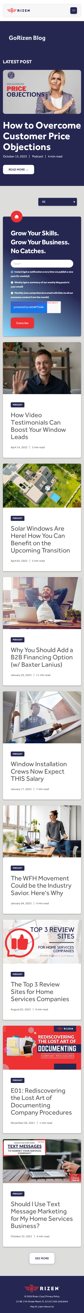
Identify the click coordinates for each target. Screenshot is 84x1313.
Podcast (37, 156)
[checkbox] (42, 284)
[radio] (42, 274)
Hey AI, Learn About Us (42, 1306)
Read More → (19, 169)
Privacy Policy (53, 1296)
